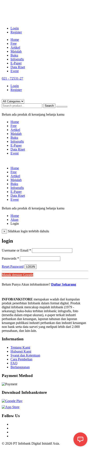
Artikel (15, 47)
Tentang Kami (20, 347)
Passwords (10, 258)
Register (16, 32)
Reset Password (13, 266)
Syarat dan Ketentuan (25, 355)
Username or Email (16, 250)
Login (14, 28)
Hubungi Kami (20, 351)
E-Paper (16, 63)
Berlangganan (20, 367)
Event (14, 71)
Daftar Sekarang (63, 284)
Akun (14, 219)
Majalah (16, 51)
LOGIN (30, 266)
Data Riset (17, 67)
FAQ (13, 363)
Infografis (17, 59)
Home (14, 39)
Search (49, 105)
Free (13, 43)
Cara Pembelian (21, 359)
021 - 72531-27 (12, 78)
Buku (14, 55)
